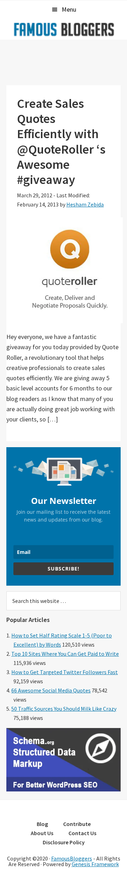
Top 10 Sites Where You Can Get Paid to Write (65, 653)
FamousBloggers (71, 858)
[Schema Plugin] (63, 789)
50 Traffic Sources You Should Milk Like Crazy (63, 708)
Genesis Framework (95, 864)
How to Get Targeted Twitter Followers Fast (64, 672)
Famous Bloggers (63, 29)
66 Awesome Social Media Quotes (51, 690)
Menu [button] (69, 9)
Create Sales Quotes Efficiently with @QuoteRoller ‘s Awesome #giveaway (61, 141)
